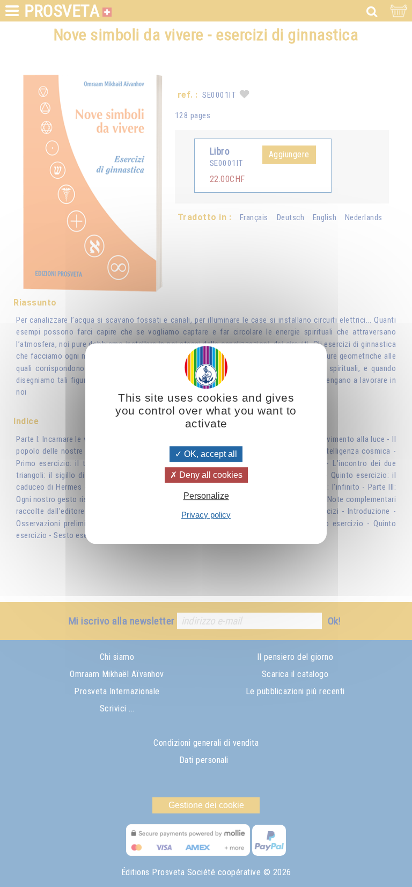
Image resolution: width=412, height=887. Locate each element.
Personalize (206, 496)
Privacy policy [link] (206, 514)
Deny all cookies (209, 474)
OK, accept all (209, 454)
